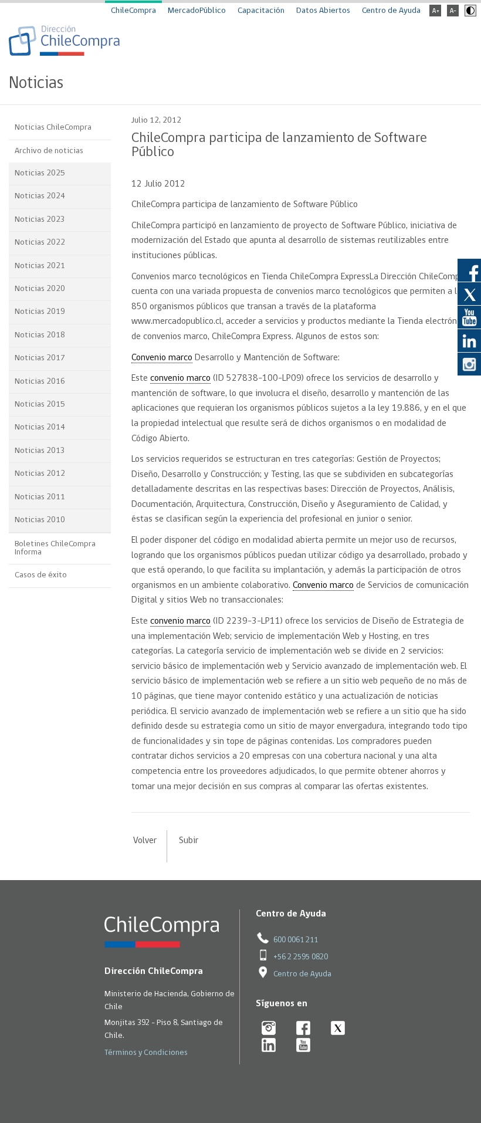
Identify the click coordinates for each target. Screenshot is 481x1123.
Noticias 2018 (40, 335)
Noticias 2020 (40, 289)
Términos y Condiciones (146, 1053)
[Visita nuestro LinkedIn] (469, 340)
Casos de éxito (41, 575)
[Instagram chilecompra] (269, 1028)
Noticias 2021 (40, 266)
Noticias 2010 (40, 520)
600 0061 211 (295, 940)
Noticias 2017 (40, 358)
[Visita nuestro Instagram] (469, 364)
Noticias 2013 (40, 451)
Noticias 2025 (40, 173)
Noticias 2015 (40, 404)
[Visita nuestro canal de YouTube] (469, 317)
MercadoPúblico (197, 10)
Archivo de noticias (49, 151)
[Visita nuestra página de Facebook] (469, 270)
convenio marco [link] (180, 378)
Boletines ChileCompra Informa (55, 548)
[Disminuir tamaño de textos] (453, 14)
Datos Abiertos (323, 10)
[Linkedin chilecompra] (269, 1045)
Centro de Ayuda (391, 10)
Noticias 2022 (40, 242)
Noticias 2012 (40, 473)
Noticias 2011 (40, 497)
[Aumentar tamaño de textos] (435, 14)
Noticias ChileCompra (53, 127)
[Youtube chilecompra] (303, 1045)
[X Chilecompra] (338, 1028)
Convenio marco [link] (161, 358)
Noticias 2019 (40, 311)
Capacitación (261, 10)
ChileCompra (133, 10)
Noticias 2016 (40, 381)
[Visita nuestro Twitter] (469, 293)
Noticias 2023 (40, 219)
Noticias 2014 (40, 427)
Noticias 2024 (40, 196)
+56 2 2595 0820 (300, 957)
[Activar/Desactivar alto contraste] (469, 14)
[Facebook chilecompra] (303, 1028)
